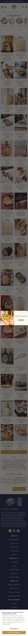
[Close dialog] (27, 311)
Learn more (7, 623)
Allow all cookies (14, 632)
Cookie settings (14, 628)
